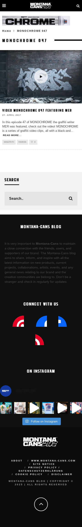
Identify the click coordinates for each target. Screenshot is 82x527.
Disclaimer (61, 474)
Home (6, 30)
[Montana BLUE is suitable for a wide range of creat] (76, 408)
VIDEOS (22, 142)
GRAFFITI (9, 142)
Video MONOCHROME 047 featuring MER (37, 110)
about (17, 460)
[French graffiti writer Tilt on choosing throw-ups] (34, 408)
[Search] (78, 5)
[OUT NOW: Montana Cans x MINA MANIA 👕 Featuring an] (6, 408)
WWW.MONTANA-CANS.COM (53, 460)
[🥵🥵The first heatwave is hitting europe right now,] (62, 408)
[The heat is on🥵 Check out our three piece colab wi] (48, 408)
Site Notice (44, 464)
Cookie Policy (29, 474)
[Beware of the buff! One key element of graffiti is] (20, 408)
